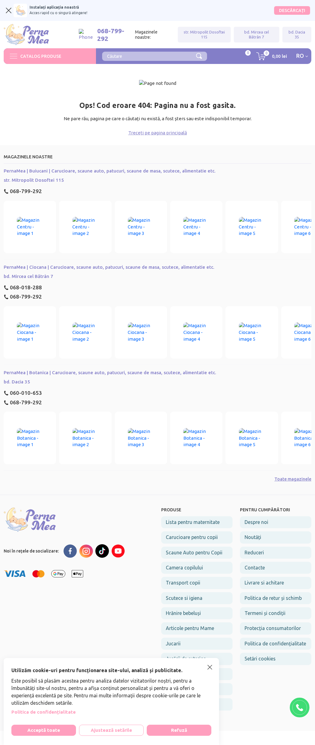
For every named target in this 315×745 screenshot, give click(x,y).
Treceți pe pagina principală (157, 132)
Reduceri (254, 552)
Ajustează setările (111, 730)
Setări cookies (260, 658)
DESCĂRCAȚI (292, 10)
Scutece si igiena (184, 598)
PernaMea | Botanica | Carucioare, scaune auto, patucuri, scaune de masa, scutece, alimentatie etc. (110, 372)
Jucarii (173, 643)
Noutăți (253, 537)
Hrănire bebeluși (183, 613)
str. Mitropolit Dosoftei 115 (204, 34)
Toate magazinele (292, 479)
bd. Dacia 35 (297, 34)
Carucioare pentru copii (192, 537)
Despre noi (256, 522)
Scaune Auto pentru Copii (194, 552)
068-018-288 (26, 287)
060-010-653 (26, 393)
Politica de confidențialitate (275, 643)
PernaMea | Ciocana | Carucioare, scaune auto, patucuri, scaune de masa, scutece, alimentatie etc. (109, 267)
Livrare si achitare (264, 582)
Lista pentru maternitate (193, 522)
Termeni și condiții (265, 613)
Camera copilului (184, 567)
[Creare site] (304, 738)
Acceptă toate (43, 730)
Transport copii (183, 582)
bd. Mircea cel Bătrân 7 (256, 34)
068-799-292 (26, 191)
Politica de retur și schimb (273, 598)
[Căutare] (199, 55)
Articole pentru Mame (190, 628)
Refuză (179, 730)
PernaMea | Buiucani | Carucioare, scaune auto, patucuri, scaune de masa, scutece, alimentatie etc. (110, 170)
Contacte (255, 567)
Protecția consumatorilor (273, 628)
